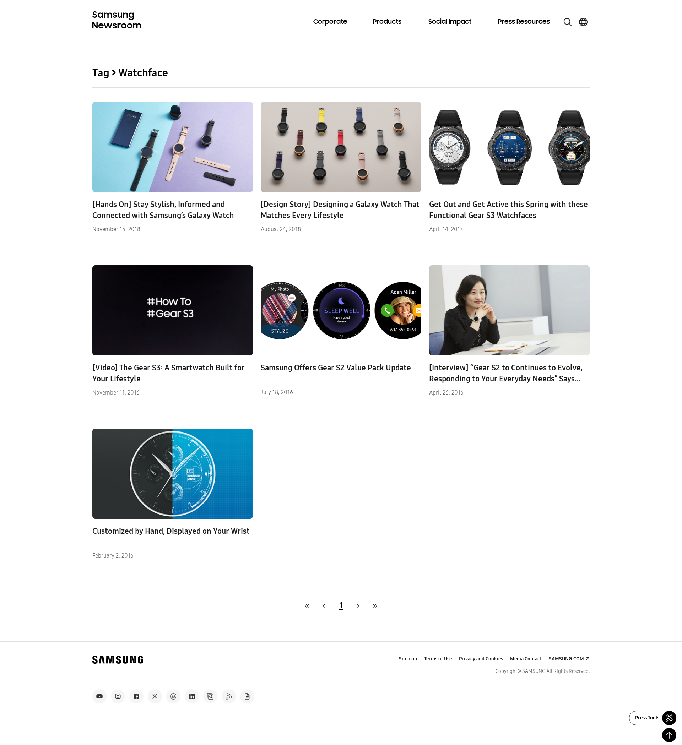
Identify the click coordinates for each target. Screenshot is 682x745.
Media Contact (526, 659)
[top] (669, 735)
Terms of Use (438, 659)
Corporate (330, 22)
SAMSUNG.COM (566, 659)
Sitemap (408, 659)
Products (387, 22)
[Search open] (567, 22)
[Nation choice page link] (583, 22)
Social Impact (449, 22)
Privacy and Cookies (481, 659)
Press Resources (524, 22)
